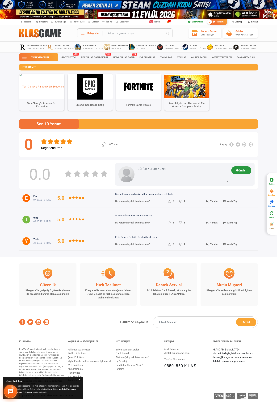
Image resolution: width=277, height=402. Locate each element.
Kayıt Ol (254, 22)
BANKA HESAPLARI (246, 57)
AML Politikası (75, 368)
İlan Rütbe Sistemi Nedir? (129, 365)
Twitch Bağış (60, 22)
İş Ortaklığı (121, 361)
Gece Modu (125, 22)
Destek (271, 217)
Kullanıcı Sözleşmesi (79, 349)
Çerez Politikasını (24, 392)
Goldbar (95, 22)
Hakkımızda (74, 372)
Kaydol (246, 322)
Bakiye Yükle (79, 22)
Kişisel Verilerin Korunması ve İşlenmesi (89, 361)
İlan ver (109, 22)
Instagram (43, 22)
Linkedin (251, 144)
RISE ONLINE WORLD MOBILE (95, 55)
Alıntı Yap (232, 201)
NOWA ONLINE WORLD (124, 55)
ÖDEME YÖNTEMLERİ (222, 57)
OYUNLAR (181, 57)
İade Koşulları (75, 376)
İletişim (120, 368)
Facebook (27, 22)
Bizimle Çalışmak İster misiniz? (132, 357)
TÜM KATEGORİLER (40, 57)
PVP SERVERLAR (147, 57)
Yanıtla (214, 201)
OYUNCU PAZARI (199, 57)
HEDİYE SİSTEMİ (69, 55)
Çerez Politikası (76, 357)
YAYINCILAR (166, 57)
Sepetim (216, 21)
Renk (271, 228)
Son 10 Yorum (49, 124)
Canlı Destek (123, 353)
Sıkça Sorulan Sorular (127, 349)
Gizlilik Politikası (77, 353)
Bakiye (271, 184)
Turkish (157, 22)
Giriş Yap (238, 22)
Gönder (241, 170)
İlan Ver (271, 206)
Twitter (238, 144)
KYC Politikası (75, 365)
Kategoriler (93, 33)
